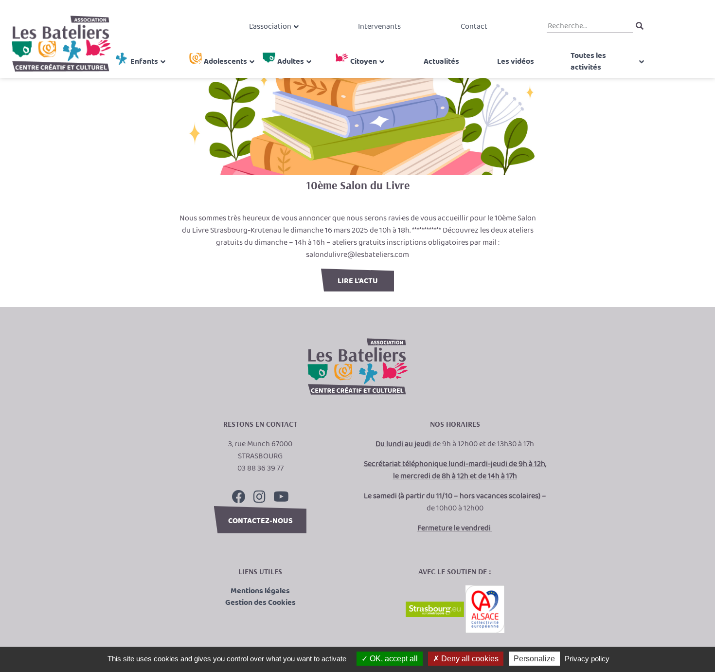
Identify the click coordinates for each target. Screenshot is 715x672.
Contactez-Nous (260, 521)
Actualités (441, 61)
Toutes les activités (588, 61)
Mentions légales (260, 591)
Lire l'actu (358, 281)
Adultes (290, 61)
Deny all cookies (469, 658)
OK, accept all (393, 658)
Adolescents (225, 61)
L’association (270, 26)
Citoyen (363, 61)
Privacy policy (587, 658)
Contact (474, 26)
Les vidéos (515, 61)
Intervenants (379, 26)
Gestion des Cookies (260, 603)
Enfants (144, 61)
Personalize (534, 658)
